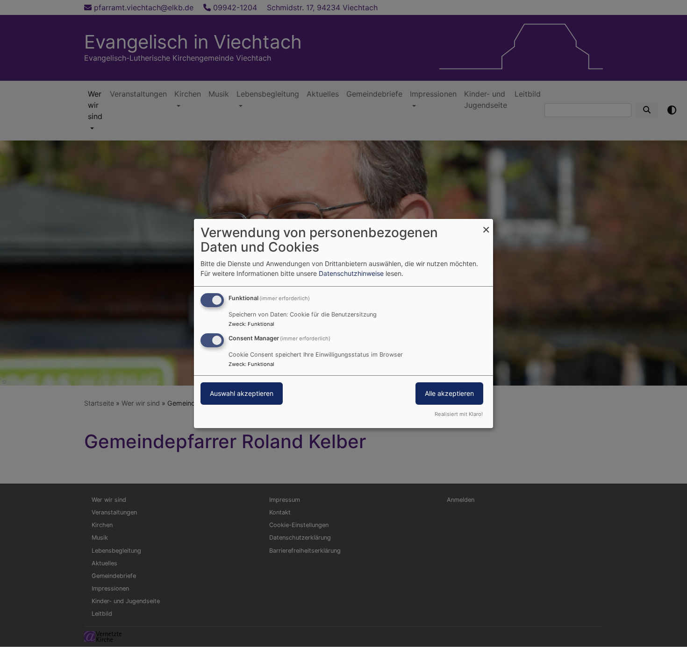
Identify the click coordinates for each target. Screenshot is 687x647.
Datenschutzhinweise (351, 273)
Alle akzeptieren (449, 393)
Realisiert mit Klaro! (459, 414)
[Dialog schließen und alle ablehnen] (486, 225)
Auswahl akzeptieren (241, 393)
